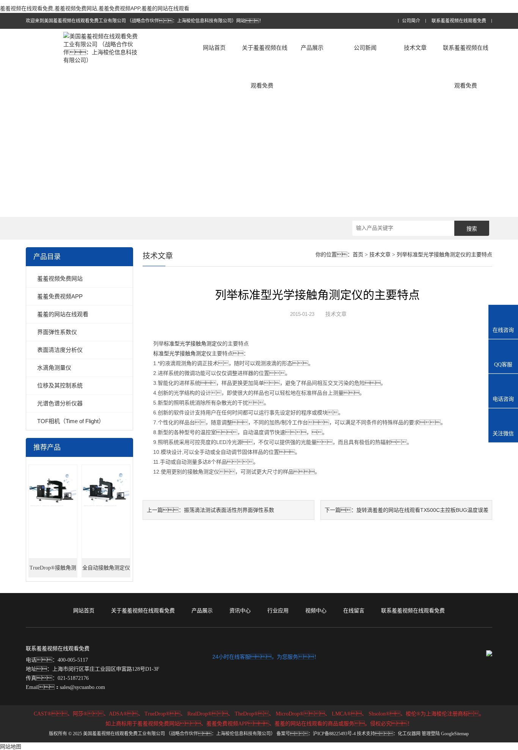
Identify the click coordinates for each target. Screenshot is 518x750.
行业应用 (278, 610)
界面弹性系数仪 (57, 332)
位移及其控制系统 (60, 385)
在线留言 (353, 610)
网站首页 (214, 47)
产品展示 (312, 47)
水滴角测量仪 (54, 367)
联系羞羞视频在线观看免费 (459, 21)
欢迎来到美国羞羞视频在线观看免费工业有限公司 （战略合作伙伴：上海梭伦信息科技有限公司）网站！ (145, 21)
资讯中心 (240, 610)
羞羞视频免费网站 (60, 278)
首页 (358, 254)
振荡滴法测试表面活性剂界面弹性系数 (229, 510)
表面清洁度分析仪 (60, 350)
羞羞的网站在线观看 (62, 314)
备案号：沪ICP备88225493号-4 (316, 733)
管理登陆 (431, 733)
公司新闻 (365, 47)
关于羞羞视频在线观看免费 (264, 66)
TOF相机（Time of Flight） (70, 421)
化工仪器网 (409, 733)
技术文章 (415, 47)
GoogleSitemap (455, 733)
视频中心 (315, 610)
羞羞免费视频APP (60, 296)
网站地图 (10, 747)
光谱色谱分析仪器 (60, 403)
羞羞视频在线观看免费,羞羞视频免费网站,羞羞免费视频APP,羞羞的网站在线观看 (94, 8)
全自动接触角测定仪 (106, 568)
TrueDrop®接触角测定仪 (53, 571)
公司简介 (411, 21)
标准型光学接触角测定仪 (193, 343)
